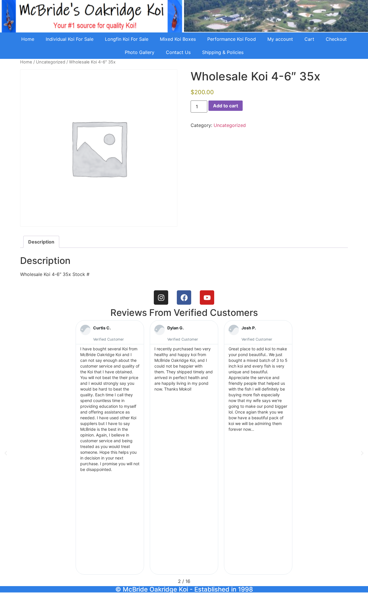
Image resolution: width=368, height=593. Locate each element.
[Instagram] (161, 297)
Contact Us (178, 52)
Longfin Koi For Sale (126, 39)
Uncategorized (50, 62)
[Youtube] (207, 297)
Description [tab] (41, 242)
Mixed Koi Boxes (178, 39)
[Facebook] (184, 297)
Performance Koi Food (231, 39)
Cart (309, 39)
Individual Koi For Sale (69, 39)
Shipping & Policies (223, 52)
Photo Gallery (139, 52)
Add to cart (225, 106)
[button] (6, 453)
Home (27, 39)
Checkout (336, 39)
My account (280, 39)
